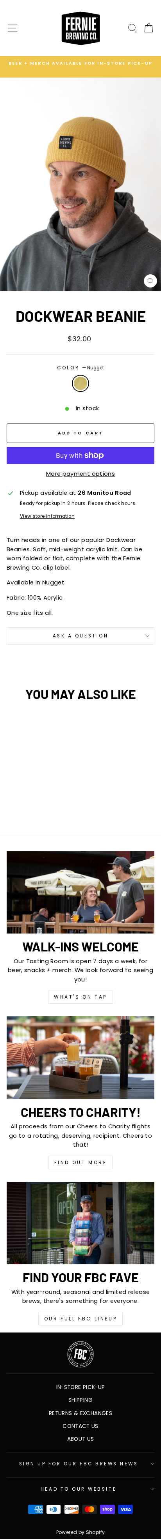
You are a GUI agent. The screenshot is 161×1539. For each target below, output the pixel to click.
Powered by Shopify (80, 1532)
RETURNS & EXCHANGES (80, 1413)
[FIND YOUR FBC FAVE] (80, 1223)
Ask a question (80, 636)
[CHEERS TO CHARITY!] (80, 1057)
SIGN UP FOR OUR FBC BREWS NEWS (78, 1464)
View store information (47, 516)
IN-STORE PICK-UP (80, 1387)
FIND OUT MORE (80, 1162)
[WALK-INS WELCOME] (80, 892)
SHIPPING (80, 1400)
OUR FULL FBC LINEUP (80, 1318)
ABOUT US (80, 1439)
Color (80, 368)
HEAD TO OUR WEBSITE (78, 1489)
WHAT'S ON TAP (80, 997)
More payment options (80, 474)
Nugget (80, 383)
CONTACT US (80, 1426)
